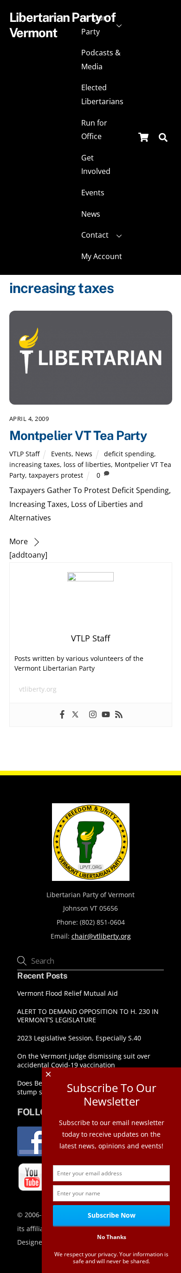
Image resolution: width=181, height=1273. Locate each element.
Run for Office (94, 130)
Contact (95, 235)
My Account (101, 256)
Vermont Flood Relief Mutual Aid (67, 993)
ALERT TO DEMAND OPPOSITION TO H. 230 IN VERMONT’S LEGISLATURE (88, 1016)
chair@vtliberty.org (101, 936)
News (90, 214)
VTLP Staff (24, 453)
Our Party (93, 25)
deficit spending (129, 453)
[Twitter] (75, 715)
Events (92, 192)
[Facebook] (62, 715)
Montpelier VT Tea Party (78, 435)
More (18, 541)
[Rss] (119, 715)
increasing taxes (34, 464)
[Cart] (143, 137)
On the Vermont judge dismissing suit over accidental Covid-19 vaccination (83, 1060)
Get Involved (95, 165)
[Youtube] (106, 715)
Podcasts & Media (101, 59)
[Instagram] (93, 715)
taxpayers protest (56, 475)
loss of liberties (87, 464)
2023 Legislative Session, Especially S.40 (79, 1038)
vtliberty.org (38, 689)
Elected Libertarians (102, 94)
